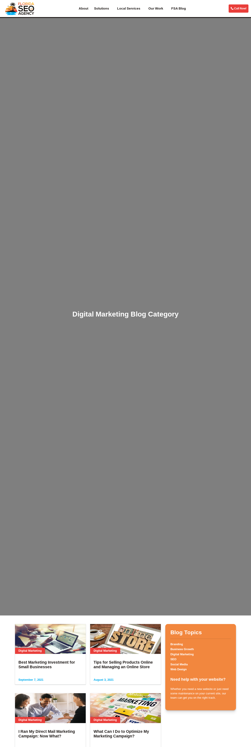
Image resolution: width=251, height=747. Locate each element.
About (83, 8)
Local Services (128, 8)
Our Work (155, 8)
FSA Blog (178, 8)
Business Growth (182, 649)
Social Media (179, 664)
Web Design (178, 669)
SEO (173, 659)
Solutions (101, 8)
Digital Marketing (182, 654)
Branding (176, 644)
